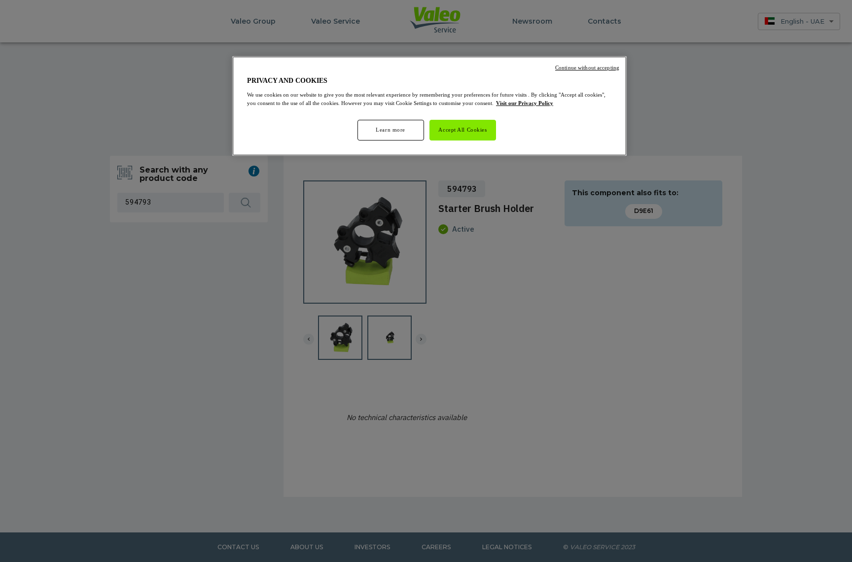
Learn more (390, 130)
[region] (429, 106)
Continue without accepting (587, 67)
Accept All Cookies (462, 130)
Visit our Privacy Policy (524, 103)
